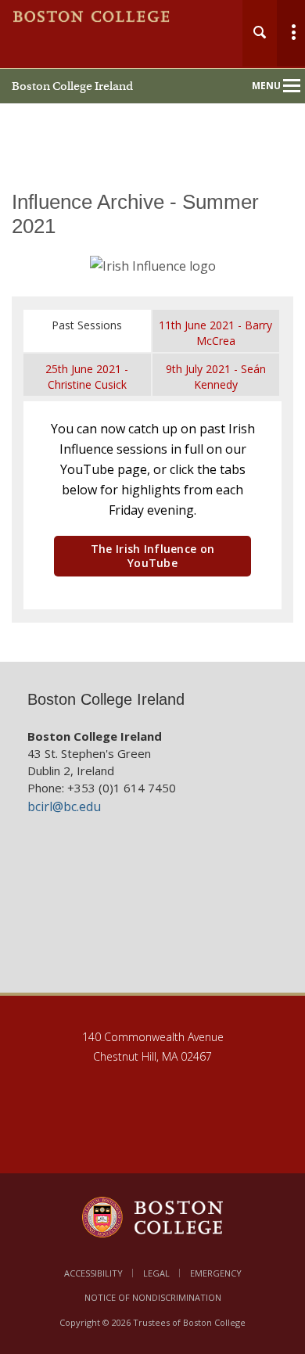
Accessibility (93, 1273)
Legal (156, 1273)
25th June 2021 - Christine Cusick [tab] (86, 376)
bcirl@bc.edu (64, 806)
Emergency (216, 1273)
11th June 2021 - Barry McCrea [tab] (215, 333)
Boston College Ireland (72, 86)
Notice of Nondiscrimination (152, 1297)
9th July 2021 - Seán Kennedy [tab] (216, 376)
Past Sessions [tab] (87, 325)
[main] (152, 415)
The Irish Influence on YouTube (152, 555)
